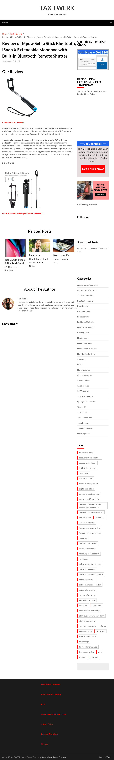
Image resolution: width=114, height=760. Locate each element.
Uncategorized (83, 433)
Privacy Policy (47, 724)
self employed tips (87, 600)
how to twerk (85, 517)
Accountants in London (87, 285)
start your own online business (92, 626)
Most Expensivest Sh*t (89, 553)
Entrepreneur (83, 317)
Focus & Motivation (85, 327)
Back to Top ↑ (105, 757)
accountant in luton (87, 463)
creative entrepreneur (88, 483)
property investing (87, 595)
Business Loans (84, 311)
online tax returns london (90, 585)
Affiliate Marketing (85, 295)
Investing (81, 359)
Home (4, 34)
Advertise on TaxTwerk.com (53, 714)
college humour (85, 478)
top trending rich (86, 652)
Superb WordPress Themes (54, 757)
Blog (43, 704)
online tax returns (87, 579)
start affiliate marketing (89, 610)
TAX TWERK (57, 7)
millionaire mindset (87, 548)
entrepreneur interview (89, 494)
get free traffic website (89, 499)
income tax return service (90, 533)
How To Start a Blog (86, 354)
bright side (83, 473)
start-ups (83, 605)
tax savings (84, 641)
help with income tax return (91, 512)
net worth (83, 559)
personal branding (87, 590)
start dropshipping (87, 621)
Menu (5, 22)
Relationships (83, 386)
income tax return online (89, 528)
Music (79, 364)
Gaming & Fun (83, 332)
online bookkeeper (87, 569)
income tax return (87, 522)
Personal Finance (84, 380)
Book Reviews (83, 306)
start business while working (91, 616)
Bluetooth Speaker (85, 301)
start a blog (96, 605)
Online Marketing (84, 375)
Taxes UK (81, 407)
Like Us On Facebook (50, 684)
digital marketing (86, 489)
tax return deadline (87, 636)
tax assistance (85, 631)
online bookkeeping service (91, 574)
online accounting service (90, 564)
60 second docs (86, 452)
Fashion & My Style (85, 322)
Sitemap (44, 744)
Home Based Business (87, 348)
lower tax (83, 538)
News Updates (83, 370)
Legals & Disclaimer (49, 734)
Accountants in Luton (86, 290)
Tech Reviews (16, 34)
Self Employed (83, 391)
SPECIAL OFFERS (85, 396)
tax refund (100, 631)
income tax (100, 517)
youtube (94, 657)
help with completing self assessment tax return (90, 505)
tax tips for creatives (88, 647)
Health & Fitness (84, 343)
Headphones (82, 338)
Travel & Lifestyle (84, 428)
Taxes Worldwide (84, 417)
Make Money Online (87, 543)
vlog (100, 652)
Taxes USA (82, 412)
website (82, 657)
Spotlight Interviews (86, 401)
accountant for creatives (90, 458)
